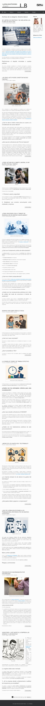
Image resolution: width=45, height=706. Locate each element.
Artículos (19, 12)
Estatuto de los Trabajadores (12, 555)
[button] (43, 12)
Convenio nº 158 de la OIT (23, 241)
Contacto (34, 12)
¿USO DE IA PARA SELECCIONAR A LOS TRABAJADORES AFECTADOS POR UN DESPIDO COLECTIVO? (15, 512)
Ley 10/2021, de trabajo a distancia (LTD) (23, 474)
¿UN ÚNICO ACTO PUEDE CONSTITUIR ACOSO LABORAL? (15, 78)
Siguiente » (29, 697)
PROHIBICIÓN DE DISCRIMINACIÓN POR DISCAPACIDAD (13, 573)
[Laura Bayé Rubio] (14, 5)
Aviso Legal (14, 703)
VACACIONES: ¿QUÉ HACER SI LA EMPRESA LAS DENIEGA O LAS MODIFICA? (15, 633)
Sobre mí (11, 12)
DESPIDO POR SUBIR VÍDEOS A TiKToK (13, 311)
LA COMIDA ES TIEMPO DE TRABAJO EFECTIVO (15, 361)
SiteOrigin (30, 703)
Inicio (5, 12)
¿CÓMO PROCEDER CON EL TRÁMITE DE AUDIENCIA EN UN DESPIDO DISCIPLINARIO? (14, 214)
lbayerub (14, 22)
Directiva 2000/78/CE (15, 599)
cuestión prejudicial (21, 600)
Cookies (24, 703)
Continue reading (28, 71)
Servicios (26, 12)
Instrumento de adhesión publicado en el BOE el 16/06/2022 (16, 119)
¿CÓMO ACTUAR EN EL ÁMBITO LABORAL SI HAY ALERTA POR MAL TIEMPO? (16, 163)
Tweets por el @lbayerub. (37, 37)
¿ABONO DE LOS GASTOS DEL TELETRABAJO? (15, 443)
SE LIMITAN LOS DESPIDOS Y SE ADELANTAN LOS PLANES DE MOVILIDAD (16, 21)
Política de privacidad (20, 703)
